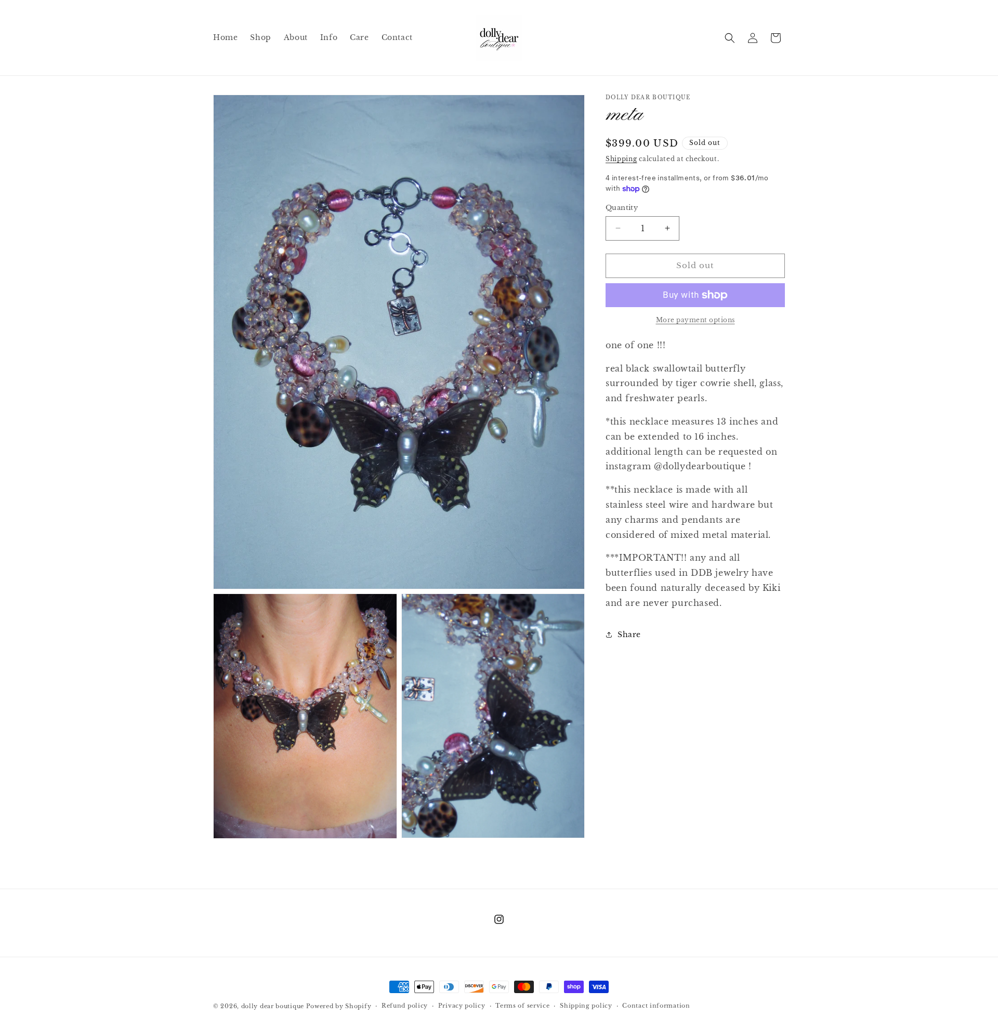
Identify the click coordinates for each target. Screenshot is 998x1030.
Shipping (621, 159)
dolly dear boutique (272, 1006)
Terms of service (522, 1006)
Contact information (656, 1006)
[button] (729, 38)
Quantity (622, 207)
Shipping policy (586, 1006)
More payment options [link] (695, 320)
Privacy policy (461, 1006)
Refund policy (405, 1006)
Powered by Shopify (339, 1006)
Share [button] (629, 634)
